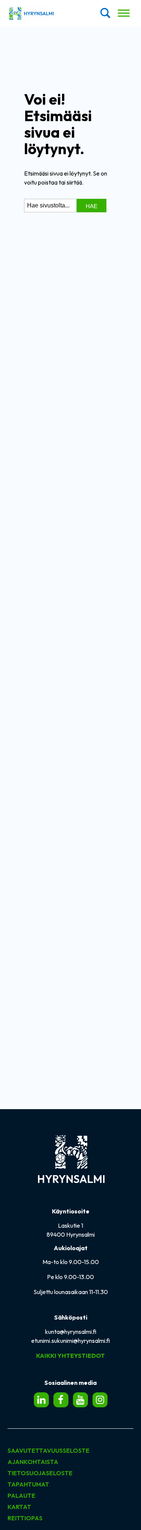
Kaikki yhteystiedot (70, 1355)
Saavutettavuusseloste (48, 1450)
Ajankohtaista (33, 1461)
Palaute (21, 1495)
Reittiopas (25, 1518)
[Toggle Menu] (124, 13)
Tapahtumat (28, 1484)
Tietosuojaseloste (40, 1473)
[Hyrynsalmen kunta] (31, 13)
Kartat (19, 1506)
